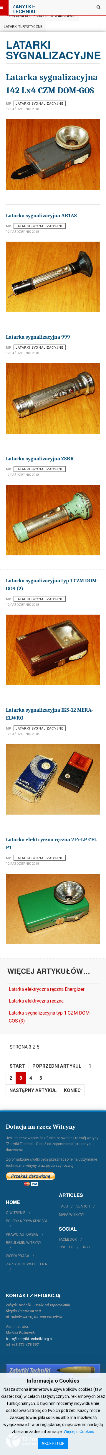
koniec (72, 1090)
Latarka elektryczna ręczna (36, 1001)
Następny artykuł (33, 1090)
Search (83, 1206)
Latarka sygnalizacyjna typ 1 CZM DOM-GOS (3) (50, 1017)
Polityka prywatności (26, 1221)
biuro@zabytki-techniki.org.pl (29, 1339)
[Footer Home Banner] (53, 1371)
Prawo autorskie (22, 1234)
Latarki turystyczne (23, 27)
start (17, 1066)
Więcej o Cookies (79, 1431)
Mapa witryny (71, 1214)
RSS (86, 1247)
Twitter (66, 1247)
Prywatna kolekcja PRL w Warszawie (39, 16)
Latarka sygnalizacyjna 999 (38, 337)
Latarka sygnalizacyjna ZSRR (40, 459)
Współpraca (17, 1256)
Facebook (68, 1239)
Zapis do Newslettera (26, 1264)
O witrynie (15, 1213)
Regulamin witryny (23, 1243)
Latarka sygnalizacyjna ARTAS (41, 216)
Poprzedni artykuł (56, 1066)
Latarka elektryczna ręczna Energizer (47, 989)
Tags (63, 1206)
